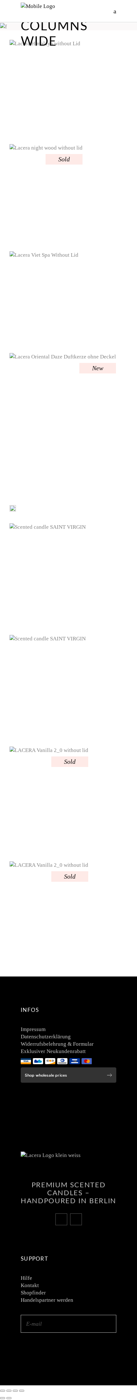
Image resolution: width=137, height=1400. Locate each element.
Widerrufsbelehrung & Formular (57, 1044)
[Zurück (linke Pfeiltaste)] (2, 1398)
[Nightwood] (46, 193)
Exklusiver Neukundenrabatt (53, 1051)
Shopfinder (33, 1293)
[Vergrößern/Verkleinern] (2, 1391)
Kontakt (30, 1285)
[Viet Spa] (44, 297)
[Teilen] (15, 1391)
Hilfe (26, 1278)
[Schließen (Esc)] (21, 1391)
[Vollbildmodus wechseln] (8, 1391)
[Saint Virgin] (48, 574)
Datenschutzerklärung (46, 1037)
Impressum (33, 1029)
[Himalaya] (45, 87)
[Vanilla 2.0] (49, 799)
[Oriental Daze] (63, 424)
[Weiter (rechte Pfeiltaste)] (8, 1398)
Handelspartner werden (47, 1300)
